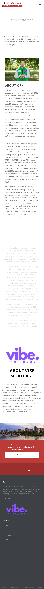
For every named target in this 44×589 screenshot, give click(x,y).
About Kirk (10, 539)
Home (8, 525)
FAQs (7, 532)
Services (8, 529)
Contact (8, 536)
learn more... (7, 498)
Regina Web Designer (35, 587)
